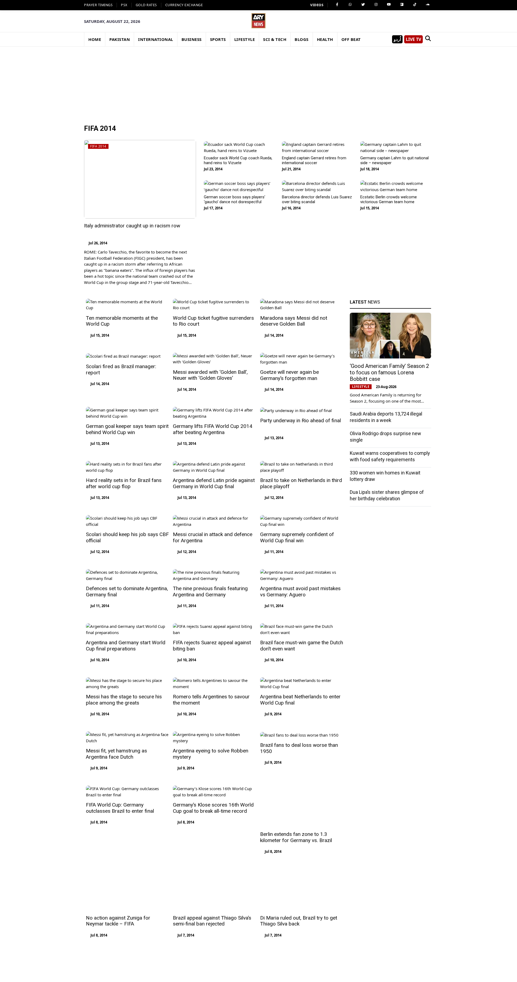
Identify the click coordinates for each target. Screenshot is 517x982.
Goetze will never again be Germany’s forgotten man (289, 375)
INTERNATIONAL (155, 39)
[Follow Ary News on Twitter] (363, 4)
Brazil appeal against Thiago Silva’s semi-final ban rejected (212, 862)
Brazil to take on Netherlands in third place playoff (301, 483)
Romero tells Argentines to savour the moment (211, 700)
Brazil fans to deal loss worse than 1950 (299, 748)
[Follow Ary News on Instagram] (376, 4)
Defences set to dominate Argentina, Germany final (127, 591)
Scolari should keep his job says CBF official (127, 537)
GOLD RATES (146, 5)
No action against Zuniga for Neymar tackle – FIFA (118, 862)
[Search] (428, 39)
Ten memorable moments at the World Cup (122, 321)
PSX (124, 5)
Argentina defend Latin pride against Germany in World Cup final (214, 483)
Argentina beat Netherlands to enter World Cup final (300, 700)
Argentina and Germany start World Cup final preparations (125, 645)
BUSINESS (191, 39)
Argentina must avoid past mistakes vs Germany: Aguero (300, 591)
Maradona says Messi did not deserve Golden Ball (293, 321)
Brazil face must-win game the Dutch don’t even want (301, 645)
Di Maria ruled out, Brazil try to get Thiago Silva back (298, 862)
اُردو (397, 39)
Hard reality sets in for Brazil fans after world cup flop (124, 483)
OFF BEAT (351, 39)
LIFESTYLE (244, 39)
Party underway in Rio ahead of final (300, 420)
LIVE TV (413, 39)
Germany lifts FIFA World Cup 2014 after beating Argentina (212, 429)
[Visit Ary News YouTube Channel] (388, 4)
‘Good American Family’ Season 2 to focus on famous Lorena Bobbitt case (389, 372)
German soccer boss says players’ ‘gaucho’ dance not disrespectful (234, 199)
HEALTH (325, 39)
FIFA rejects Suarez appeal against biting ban (212, 645)
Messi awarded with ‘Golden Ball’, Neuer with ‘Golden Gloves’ (210, 375)
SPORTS (218, 39)
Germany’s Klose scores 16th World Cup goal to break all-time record (213, 808)
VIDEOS (316, 5)
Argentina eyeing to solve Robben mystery (210, 754)
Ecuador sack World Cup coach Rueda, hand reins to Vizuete (238, 160)
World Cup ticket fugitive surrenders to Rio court (213, 321)
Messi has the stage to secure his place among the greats (124, 700)
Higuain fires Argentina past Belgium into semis (214, 916)
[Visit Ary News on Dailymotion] (401, 4)
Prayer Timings (98, 5)
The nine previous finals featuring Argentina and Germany (210, 591)
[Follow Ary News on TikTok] (414, 4)
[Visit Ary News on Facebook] (337, 4)
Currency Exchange (184, 5)
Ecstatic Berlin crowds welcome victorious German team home (388, 199)
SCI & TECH (274, 39)
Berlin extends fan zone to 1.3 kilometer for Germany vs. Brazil (296, 808)
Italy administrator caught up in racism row (132, 226)
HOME (94, 39)
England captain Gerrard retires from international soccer (314, 160)
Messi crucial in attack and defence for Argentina (212, 537)
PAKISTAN (119, 39)
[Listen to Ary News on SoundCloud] (427, 4)
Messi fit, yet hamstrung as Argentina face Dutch (116, 754)
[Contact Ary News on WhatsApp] (350, 4)
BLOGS (302, 39)
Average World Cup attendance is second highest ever (123, 916)
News (365, 302)
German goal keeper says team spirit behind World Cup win (127, 429)
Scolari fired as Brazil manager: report (121, 369)
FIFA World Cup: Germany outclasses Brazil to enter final (120, 808)
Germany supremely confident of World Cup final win (297, 537)
